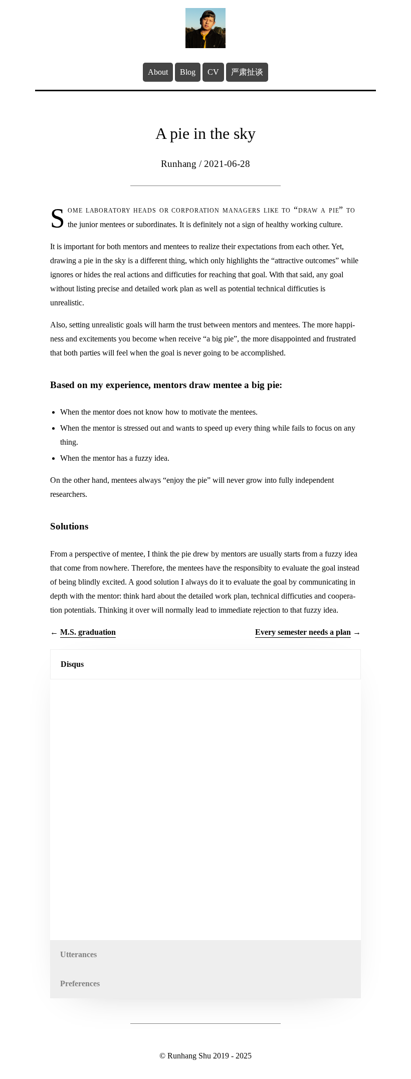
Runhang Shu (189, 1055)
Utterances (78, 954)
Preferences (80, 983)
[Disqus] (205, 809)
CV (213, 72)
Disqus (72, 664)
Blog (187, 72)
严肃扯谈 (247, 72)
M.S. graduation (88, 632)
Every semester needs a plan (303, 632)
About (158, 72)
